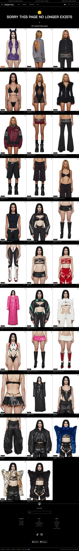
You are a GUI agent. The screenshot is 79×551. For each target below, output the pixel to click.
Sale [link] (38, 4)
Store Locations (57, 522)
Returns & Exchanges (39, 523)
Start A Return (21, 524)
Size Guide (57, 523)
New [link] (19, 4)
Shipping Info (39, 522)
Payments (39, 524)
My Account (21, 522)
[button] (15, 1)
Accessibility (18, 549)
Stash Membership (56, 528)
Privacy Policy (3, 549)
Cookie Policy (13, 549)
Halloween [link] (24, 4)
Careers (56, 524)
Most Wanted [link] (31, 4)
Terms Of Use (8, 549)
